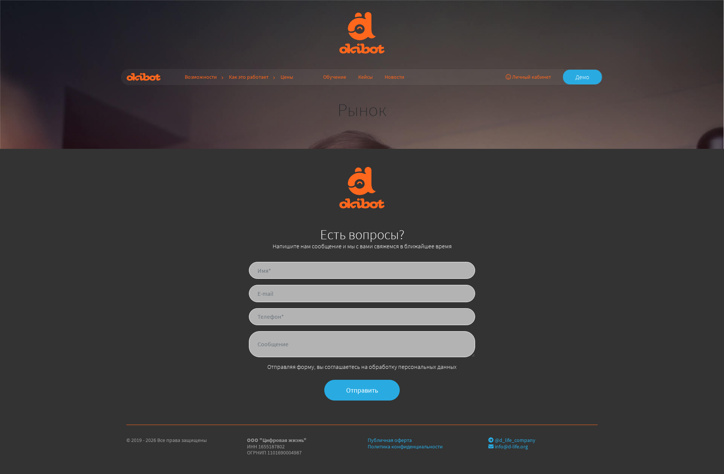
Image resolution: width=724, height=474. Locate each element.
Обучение (334, 76)
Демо (582, 77)
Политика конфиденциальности (405, 446)
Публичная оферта (390, 440)
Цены (287, 76)
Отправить (362, 390)
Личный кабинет (531, 76)
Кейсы (365, 76)
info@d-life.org (511, 446)
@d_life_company (514, 440)
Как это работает (248, 76)
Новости (394, 76)
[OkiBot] (362, 32)
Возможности (201, 76)
